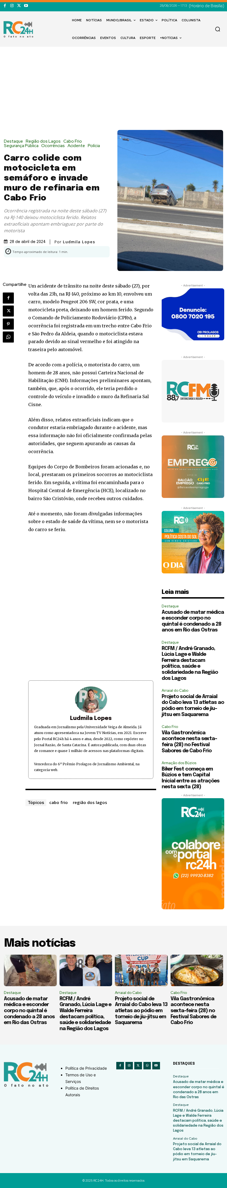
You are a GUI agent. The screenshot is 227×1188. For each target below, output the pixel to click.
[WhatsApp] (8, 337)
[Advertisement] (113, 88)
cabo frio (58, 802)
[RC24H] (19, 29)
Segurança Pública (21, 146)
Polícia (94, 146)
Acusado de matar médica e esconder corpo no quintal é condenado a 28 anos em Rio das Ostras (29, 1010)
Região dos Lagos (43, 141)
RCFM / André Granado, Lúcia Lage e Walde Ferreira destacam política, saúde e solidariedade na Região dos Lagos (198, 1121)
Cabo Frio (72, 141)
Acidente (76, 146)
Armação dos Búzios (179, 763)
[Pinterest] (8, 324)
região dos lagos (90, 802)
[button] (217, 29)
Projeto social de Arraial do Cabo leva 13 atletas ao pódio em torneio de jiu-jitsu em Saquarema (141, 1010)
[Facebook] (5, 6)
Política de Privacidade (86, 1068)
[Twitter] (19, 6)
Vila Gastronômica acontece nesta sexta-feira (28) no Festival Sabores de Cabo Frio (193, 1010)
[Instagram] (12, 6)
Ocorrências (53, 146)
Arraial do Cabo (175, 690)
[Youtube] (26, 6)
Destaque (13, 141)
